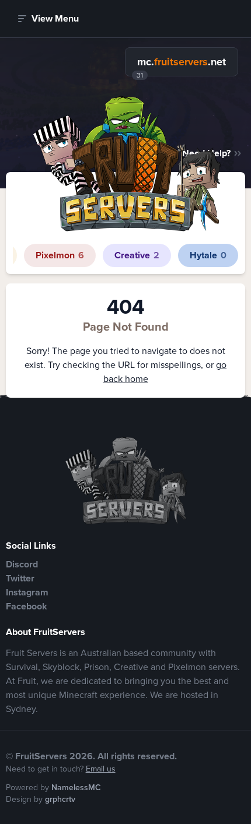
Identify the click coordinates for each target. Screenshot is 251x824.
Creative (136, 255)
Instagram (27, 592)
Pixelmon (60, 255)
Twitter (20, 578)
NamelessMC (76, 787)
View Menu (55, 18)
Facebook (26, 606)
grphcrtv (60, 799)
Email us (101, 769)
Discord (22, 564)
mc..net (181, 61)
